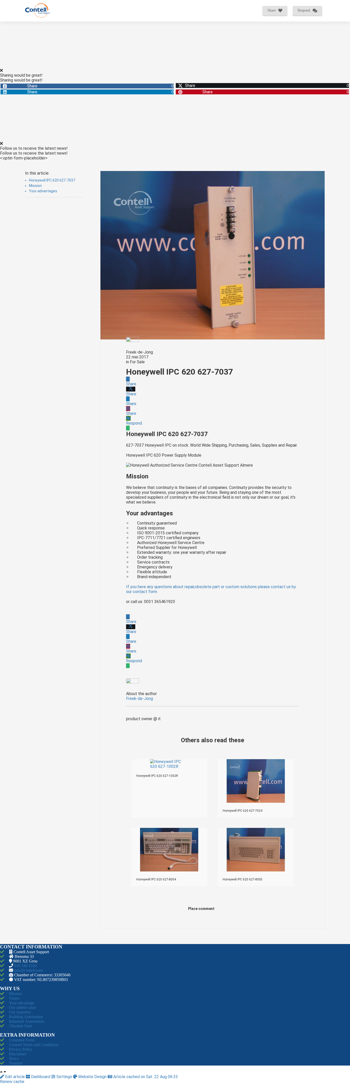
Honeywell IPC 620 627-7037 (52, 180)
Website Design (92, 1076)
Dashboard (40, 1076)
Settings (64, 1076)
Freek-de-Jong (139, 352)
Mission (35, 186)
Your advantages (43, 191)
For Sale (137, 361)
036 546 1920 (25, 965)
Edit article (15, 1076)
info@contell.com (28, 970)
